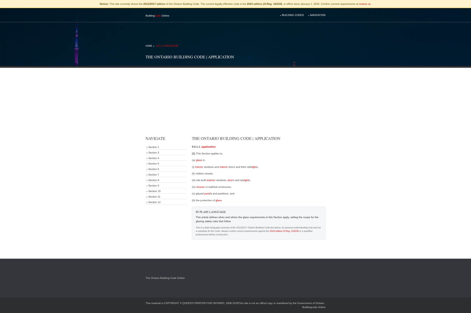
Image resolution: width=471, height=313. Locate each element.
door (230, 180)
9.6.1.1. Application (167, 46)
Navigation (317, 15)
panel (207, 193)
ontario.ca (365, 3)
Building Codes (293, 15)
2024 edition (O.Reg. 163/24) (284, 231)
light (254, 166)
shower (200, 186)
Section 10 (154, 191)
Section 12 (154, 202)
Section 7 (153, 174)
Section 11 (154, 196)
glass (199, 160)
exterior (211, 180)
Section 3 (153, 152)
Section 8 (153, 180)
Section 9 (153, 185)
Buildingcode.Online (313, 307)
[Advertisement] (235, 93)
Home (149, 46)
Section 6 (153, 169)
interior (199, 166)
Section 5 (153, 163)
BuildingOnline (157, 15)
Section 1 (153, 147)
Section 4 (153, 158)
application (208, 146)
